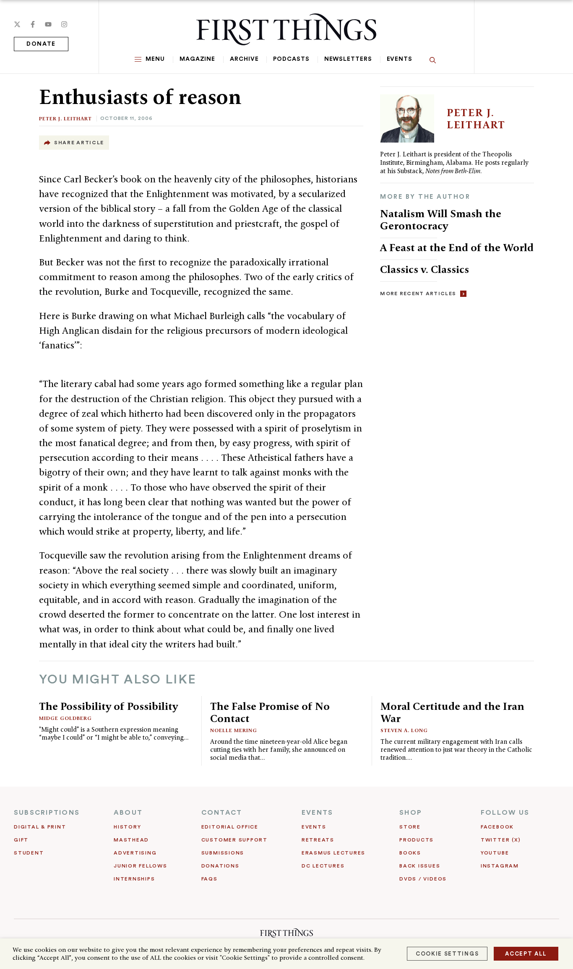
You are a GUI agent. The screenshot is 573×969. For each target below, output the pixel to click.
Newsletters (348, 59)
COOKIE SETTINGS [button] (447, 953)
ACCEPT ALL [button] (526, 953)
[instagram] (64, 24)
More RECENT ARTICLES (418, 293)
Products (416, 839)
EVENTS (317, 812)
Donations (220, 865)
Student (29, 852)
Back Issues (419, 865)
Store (410, 826)
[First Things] (286, 29)
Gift (21, 839)
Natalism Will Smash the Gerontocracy (440, 219)
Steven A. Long (404, 730)
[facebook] (33, 24)
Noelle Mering (233, 730)
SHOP (410, 812)
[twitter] (17, 24)
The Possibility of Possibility (108, 706)
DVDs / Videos (423, 878)
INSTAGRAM (500, 865)
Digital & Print (40, 826)
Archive (244, 59)
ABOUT (128, 812)
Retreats (318, 839)
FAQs (209, 878)
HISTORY (127, 826)
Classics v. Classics (424, 269)
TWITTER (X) (501, 839)
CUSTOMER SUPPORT (234, 839)
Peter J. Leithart (65, 118)
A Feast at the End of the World (457, 247)
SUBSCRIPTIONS (47, 812)
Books (410, 852)
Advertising (135, 852)
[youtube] (48, 24)
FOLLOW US (505, 812)
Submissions (222, 852)
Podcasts (291, 59)
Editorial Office (229, 826)
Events (399, 59)
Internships (134, 878)
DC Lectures (323, 865)
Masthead (131, 839)
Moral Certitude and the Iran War (452, 712)
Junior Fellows (140, 865)
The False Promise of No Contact (270, 712)
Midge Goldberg (65, 718)
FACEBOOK (497, 826)
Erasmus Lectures (333, 852)
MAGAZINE (197, 59)
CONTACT (221, 812)
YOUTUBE (495, 852)
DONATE (41, 44)
